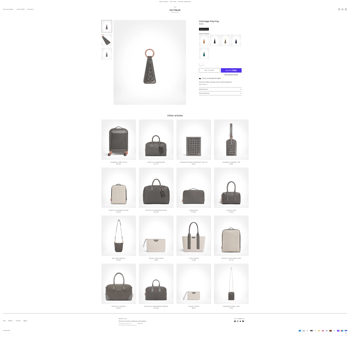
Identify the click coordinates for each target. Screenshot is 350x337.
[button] (342, 9)
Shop (4, 321)
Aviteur (8, 330)
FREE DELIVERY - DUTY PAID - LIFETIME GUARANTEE (175, 1)
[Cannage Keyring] (204, 40)
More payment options (231, 74)
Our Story (21, 9)
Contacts (18, 321)
